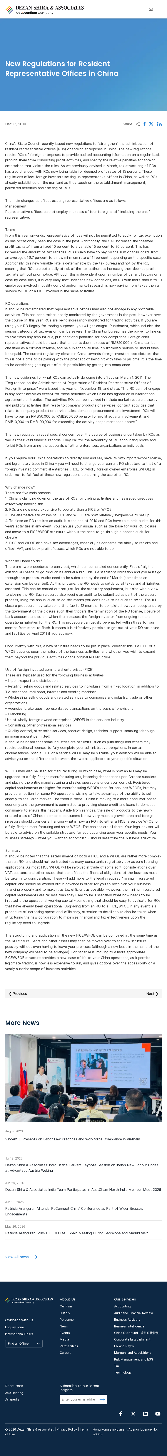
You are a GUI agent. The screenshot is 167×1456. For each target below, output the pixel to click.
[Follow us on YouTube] (157, 1413)
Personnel (67, 1319)
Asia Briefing (14, 1393)
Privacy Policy (67, 1429)
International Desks (19, 1334)
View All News (17, 1256)
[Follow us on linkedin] (145, 1413)
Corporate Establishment (132, 1339)
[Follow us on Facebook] (120, 1413)
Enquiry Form (14, 1327)
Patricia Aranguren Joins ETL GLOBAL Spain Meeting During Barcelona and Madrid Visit (76, 1233)
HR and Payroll (124, 1346)
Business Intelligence (129, 1326)
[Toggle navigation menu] (160, 8)
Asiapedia (12, 1399)
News (64, 1326)
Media (64, 1339)
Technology (123, 1372)
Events (65, 1333)
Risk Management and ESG (133, 1359)
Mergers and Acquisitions (132, 1352)
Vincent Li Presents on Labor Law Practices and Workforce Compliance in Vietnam (72, 1139)
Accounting (122, 1306)
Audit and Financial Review (133, 1313)
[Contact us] (151, 9)
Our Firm (66, 1306)
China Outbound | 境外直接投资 (136, 1333)
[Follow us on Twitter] (133, 1413)
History (65, 1313)
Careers (65, 1352)
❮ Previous (18, 994)
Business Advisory (127, 1319)
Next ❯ (152, 994)
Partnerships (69, 1346)
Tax (117, 1366)
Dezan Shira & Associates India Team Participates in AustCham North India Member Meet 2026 (83, 1190)
